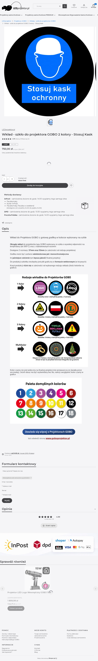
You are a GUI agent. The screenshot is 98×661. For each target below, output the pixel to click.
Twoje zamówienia (40, 634)
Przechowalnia (39, 638)
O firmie (37, 650)
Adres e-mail (7, 486)
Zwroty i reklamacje (9, 634)
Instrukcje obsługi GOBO (10, 639)
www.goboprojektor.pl (58, 438)
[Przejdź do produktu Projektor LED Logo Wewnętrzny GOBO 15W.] (37, 578)
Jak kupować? (7, 652)
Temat (4, 490)
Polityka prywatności (9, 650)
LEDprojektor (6, 21)
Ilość (3, 175)
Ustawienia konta (40, 636)
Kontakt (37, 648)
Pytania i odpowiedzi (9, 638)
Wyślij (7, 500)
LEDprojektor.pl (8, 130)
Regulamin (6, 648)
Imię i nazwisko (7, 482)
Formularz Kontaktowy (10, 636)
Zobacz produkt (16, 608)
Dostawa (70, 636)
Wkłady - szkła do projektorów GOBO (43, 21)
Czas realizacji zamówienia (76, 638)
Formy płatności (72, 634)
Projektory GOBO (20, 21)
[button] (65, 6)
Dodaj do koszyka (35, 185)
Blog (36, 652)
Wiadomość (7, 495)
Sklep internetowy (46, 658)
